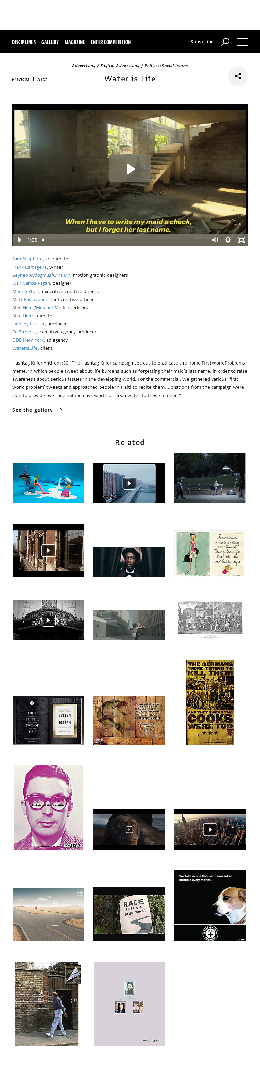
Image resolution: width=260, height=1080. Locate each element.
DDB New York (28, 340)
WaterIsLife (25, 348)
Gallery (50, 42)
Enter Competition (111, 42)
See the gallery (32, 410)
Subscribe (202, 42)
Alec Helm (23, 307)
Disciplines (24, 42)
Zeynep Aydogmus (31, 275)
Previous (20, 79)
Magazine (75, 42)
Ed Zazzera (24, 332)
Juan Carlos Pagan (31, 283)
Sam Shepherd (27, 259)
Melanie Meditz (53, 307)
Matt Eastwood (29, 299)
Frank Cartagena (29, 267)
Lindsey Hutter (28, 324)
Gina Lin (61, 275)
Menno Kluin (25, 291)
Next (42, 79)
